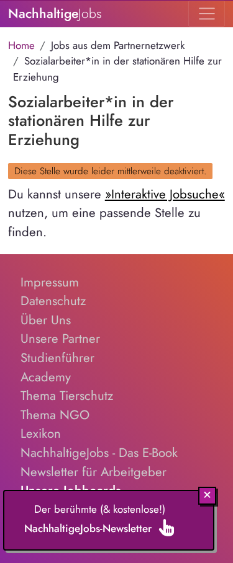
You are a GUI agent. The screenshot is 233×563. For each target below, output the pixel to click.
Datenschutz (53, 300)
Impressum (50, 282)
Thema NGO (55, 415)
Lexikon (41, 433)
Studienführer (57, 357)
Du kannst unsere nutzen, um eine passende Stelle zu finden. (116, 213)
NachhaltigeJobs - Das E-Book (99, 452)
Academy (46, 377)
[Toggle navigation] (206, 14)
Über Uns (46, 320)
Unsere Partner (60, 338)
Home (21, 45)
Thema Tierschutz (67, 395)
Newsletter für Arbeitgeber (94, 472)
